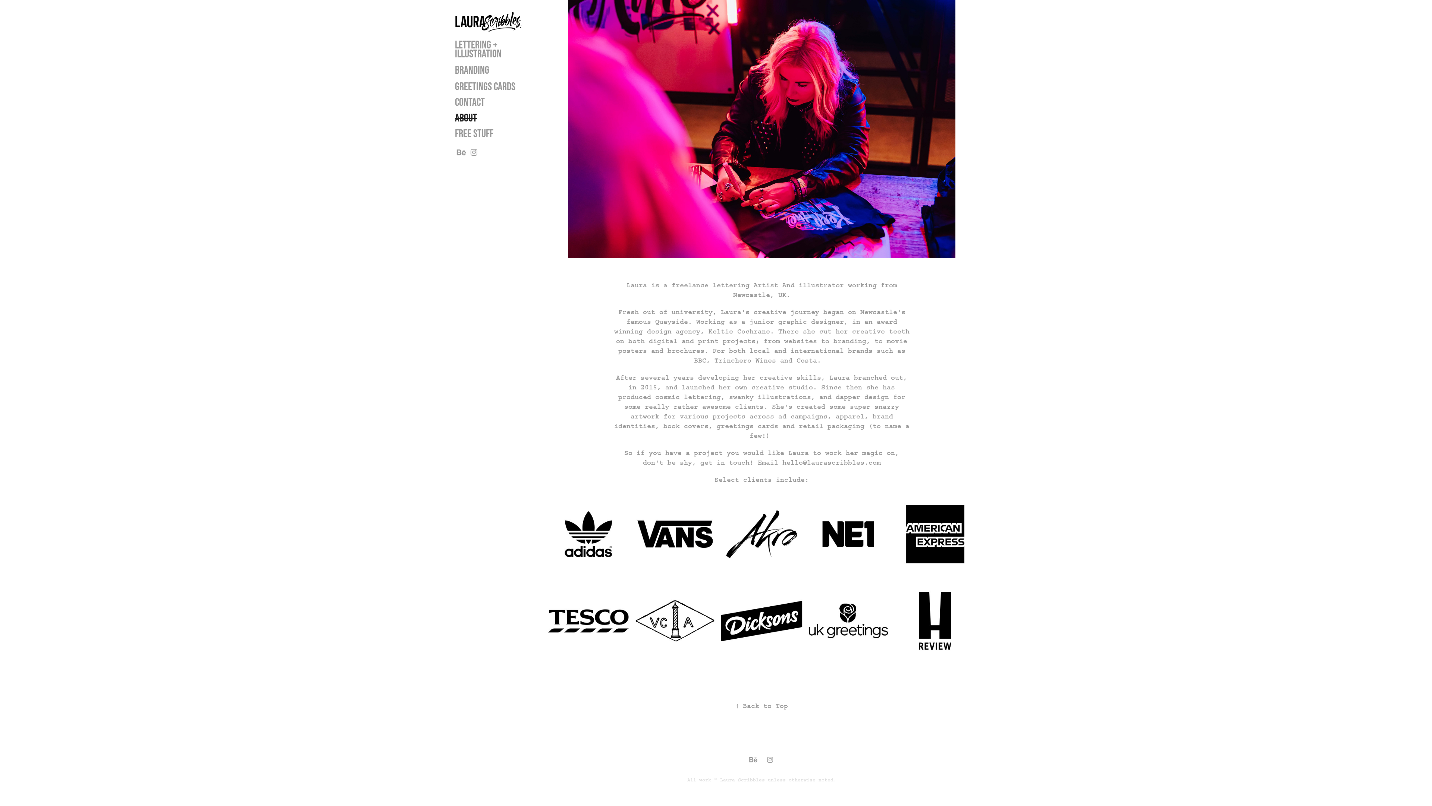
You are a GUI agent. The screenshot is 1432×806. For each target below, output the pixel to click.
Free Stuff (474, 133)
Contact (470, 102)
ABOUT (466, 117)
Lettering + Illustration (478, 49)
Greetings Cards (485, 86)
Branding (472, 70)
